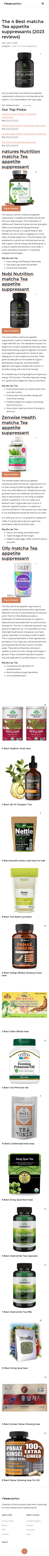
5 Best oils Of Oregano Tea (17, 804)
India (28, 1534)
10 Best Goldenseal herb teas (18, 1143)
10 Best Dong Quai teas (15, 1368)
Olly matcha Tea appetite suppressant (19, 142)
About (4, 1525)
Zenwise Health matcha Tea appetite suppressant (24, 134)
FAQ (3, 1529)
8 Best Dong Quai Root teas (17, 1199)
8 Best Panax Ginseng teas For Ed (20, 1480)
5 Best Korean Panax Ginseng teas (21, 1424)
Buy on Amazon (11, 208)
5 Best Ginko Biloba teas (15, 1031)
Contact (5, 1534)
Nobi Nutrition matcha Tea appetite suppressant (24, 125)
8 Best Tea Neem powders (17, 917)
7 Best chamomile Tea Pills (17, 1312)
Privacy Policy (8, 1521)
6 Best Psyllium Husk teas (16, 748)
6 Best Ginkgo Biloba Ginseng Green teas (22, 974)
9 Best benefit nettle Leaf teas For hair (23, 860)
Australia (30, 1529)
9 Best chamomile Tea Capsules (20, 1256)
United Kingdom (33, 1521)
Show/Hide (27, 105)
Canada (29, 1525)
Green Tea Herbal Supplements (24, 46)
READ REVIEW (12, 120)
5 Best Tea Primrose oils (15, 1087)
